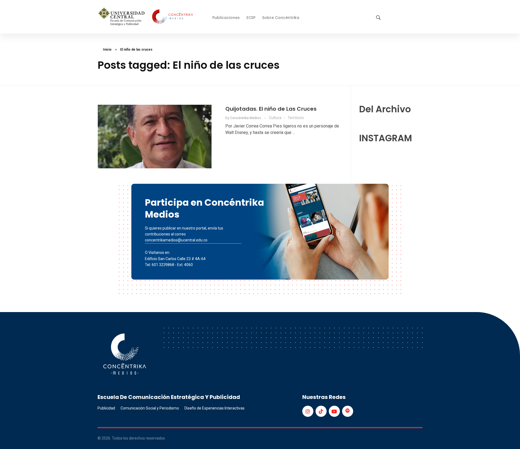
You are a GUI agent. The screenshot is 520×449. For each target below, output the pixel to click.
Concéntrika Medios (246, 118)
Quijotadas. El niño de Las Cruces (271, 109)
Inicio (107, 49)
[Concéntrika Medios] (147, 17)
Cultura (275, 118)
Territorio (296, 118)
